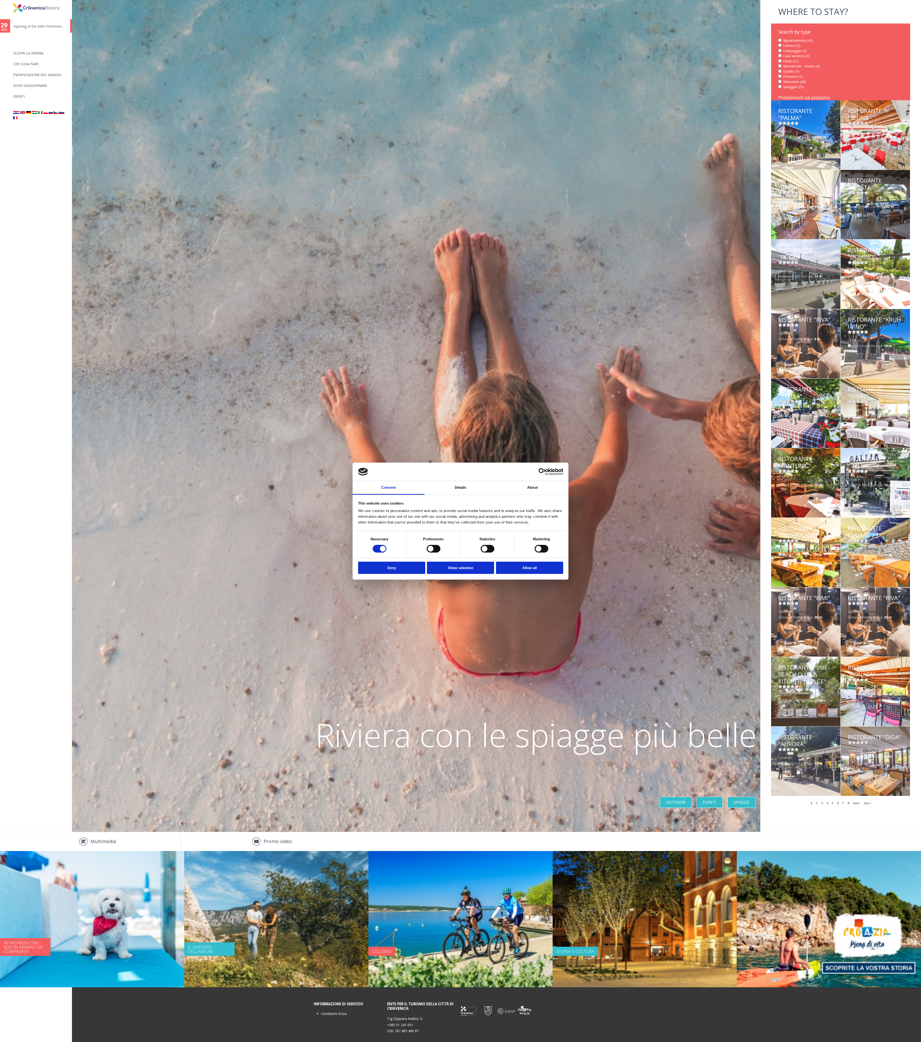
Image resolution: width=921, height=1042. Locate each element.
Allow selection (460, 568)
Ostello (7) (791, 71)
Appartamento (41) (798, 40)
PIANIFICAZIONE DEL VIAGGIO (37, 74)
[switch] (433, 549)
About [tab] (532, 487)
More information (805, 135)
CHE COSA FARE (26, 64)
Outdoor (675, 802)
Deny (391, 568)
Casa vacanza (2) (796, 56)
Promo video (278, 841)
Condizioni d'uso (334, 1013)
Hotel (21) (791, 61)
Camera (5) (791, 45)
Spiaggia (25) (793, 86)
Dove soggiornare (30, 85)
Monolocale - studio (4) (801, 66)
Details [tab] (460, 487)
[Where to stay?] (22, 112)
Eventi (19, 96)
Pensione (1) (793, 76)
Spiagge (741, 802)
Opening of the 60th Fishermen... (40, 26)
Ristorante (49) (794, 81)
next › (856, 803)
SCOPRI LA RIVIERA (28, 53)
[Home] (10, 2)
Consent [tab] (388, 487)
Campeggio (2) (795, 50)
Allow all (529, 568)
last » (867, 803)
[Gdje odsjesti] (16, 112)
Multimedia (103, 841)
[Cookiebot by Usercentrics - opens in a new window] (542, 471)
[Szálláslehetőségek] (34, 112)
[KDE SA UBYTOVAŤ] (50, 112)
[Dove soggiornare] (40, 112)
